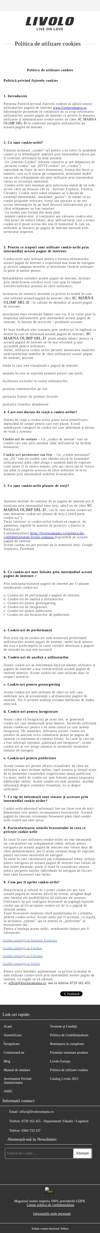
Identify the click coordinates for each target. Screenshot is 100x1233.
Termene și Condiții (63, 1026)
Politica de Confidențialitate (69, 1035)
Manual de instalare (17, 1070)
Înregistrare (11, 1044)
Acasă (8, 1026)
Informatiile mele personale (52, 1214)
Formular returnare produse (69, 1052)
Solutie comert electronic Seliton (50, 1228)
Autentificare (13, 1035)
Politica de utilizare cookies (69, 1070)
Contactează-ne (14, 1052)
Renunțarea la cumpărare (67, 1044)
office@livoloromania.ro (36, 1112)
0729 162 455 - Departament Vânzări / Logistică (55, 1121)
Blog (7, 1061)
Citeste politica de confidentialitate (50, 1205)
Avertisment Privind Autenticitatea (17, 1080)
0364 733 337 (31, 1130)
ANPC (8, 1091)
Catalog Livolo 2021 (64, 1079)
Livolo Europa (60, 1061)
